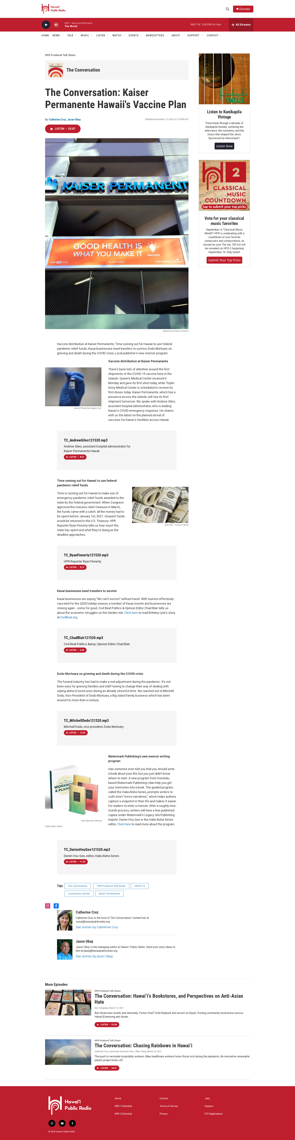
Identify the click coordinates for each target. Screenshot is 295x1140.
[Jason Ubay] (64, 949)
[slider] (61, 24)
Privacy (163, 1114)
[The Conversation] (55, 70)
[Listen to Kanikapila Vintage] (224, 79)
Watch (117, 35)
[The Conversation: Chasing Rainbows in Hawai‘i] (68, 1052)
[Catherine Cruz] (64, 920)
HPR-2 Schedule (123, 1114)
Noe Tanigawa (101, 1008)
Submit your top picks (224, 260)
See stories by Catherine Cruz (97, 927)
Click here (131, 612)
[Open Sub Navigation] (62, 35)
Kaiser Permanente (109, 893)
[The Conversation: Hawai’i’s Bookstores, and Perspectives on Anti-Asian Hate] (68, 1002)
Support (209, 1106)
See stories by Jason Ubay (94, 956)
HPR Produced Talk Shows (111, 886)
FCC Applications (214, 1114)
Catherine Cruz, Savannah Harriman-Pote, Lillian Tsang (120, 1051)
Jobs (207, 1098)
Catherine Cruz (57, 119)
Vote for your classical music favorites (224, 221)
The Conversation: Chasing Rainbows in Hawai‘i (143, 1045)
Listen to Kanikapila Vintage (224, 114)
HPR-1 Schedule (123, 1106)
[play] (46, 25)
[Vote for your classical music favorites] (224, 185)
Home (45, 35)
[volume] (56, 25)
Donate (244, 9)
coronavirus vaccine (79, 893)
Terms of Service (169, 1106)
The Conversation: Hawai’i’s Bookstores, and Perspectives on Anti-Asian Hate (169, 999)
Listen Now (224, 146)
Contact (164, 1098)
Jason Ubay (74, 119)
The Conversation (83, 70)
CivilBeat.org (68, 617)
